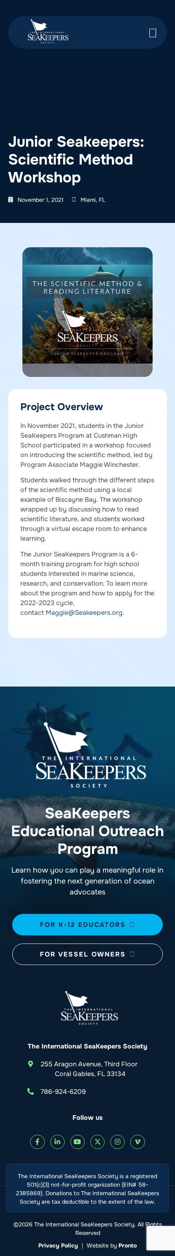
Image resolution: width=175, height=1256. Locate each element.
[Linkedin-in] (57, 1142)
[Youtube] (77, 1142)
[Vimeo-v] (137, 1142)
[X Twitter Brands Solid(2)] (97, 1142)
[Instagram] (117, 1142)
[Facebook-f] (37, 1142)
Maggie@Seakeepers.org (84, 612)
